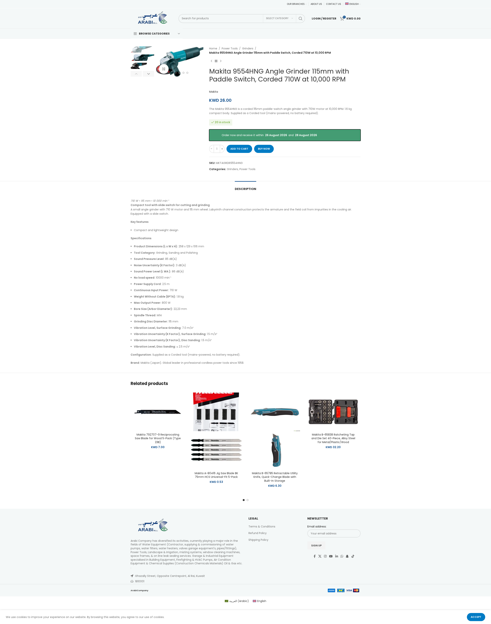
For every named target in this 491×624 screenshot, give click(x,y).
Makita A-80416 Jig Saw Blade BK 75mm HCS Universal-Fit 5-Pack (216, 475)
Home (213, 48)
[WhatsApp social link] (341, 556)
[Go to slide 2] (180, 73)
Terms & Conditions (261, 526)
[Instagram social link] (325, 556)
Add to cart (239, 149)
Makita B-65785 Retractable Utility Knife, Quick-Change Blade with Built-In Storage (275, 477)
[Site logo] (153, 18)
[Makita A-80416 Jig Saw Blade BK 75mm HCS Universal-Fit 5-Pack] (216, 412)
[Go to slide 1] (176, 73)
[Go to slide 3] (183, 73)
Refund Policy (257, 533)
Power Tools (230, 48)
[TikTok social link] (352, 556)
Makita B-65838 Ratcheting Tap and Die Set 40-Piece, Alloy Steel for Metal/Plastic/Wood (333, 438)
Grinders (247, 48)
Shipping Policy (258, 540)
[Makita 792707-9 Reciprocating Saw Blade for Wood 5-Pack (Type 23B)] (158, 412)
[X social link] (320, 556)
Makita (213, 92)
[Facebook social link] (314, 556)
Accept (476, 617)
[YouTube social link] (331, 556)
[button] (136, 74)
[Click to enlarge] (164, 69)
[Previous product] (211, 61)
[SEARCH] (300, 18)
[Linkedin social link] (336, 556)
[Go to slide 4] (187, 73)
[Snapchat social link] (347, 556)
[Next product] (220, 61)
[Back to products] (216, 61)
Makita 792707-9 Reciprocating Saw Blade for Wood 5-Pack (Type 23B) (158, 438)
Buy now (264, 149)
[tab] (245, 187)
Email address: (316, 526)
